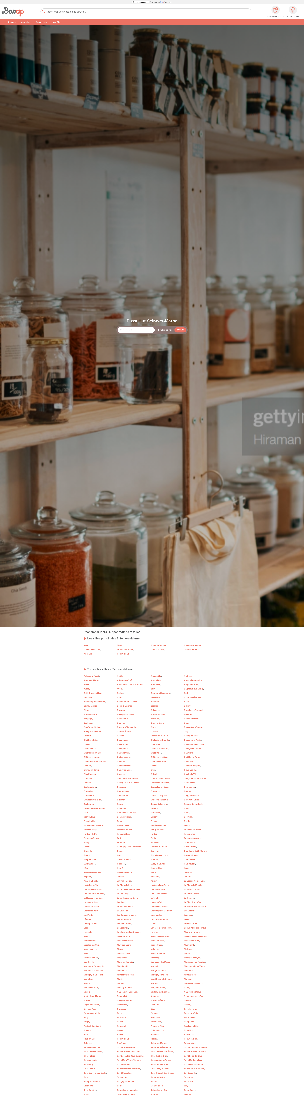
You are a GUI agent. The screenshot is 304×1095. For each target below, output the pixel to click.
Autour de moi (166, 330)
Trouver (180, 330)
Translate (168, 2)
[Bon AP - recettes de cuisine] (14, 12)
